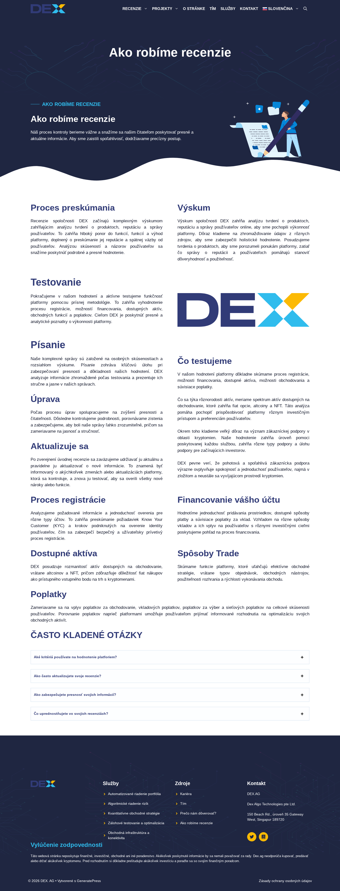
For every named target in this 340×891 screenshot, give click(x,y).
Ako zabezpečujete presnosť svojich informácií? (75, 695)
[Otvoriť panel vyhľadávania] (305, 8)
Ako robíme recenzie (196, 823)
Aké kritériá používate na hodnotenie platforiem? (75, 657)
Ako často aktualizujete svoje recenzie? (67, 676)
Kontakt (249, 8)
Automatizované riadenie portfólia (134, 794)
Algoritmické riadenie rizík (128, 804)
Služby (228, 8)
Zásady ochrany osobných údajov (285, 881)
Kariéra (186, 794)
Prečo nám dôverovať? (198, 813)
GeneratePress (89, 881)
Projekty (162, 8)
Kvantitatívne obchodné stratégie (134, 813)
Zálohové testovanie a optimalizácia (136, 823)
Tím (213, 8)
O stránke (194, 8)
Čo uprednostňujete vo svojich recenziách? (71, 714)
